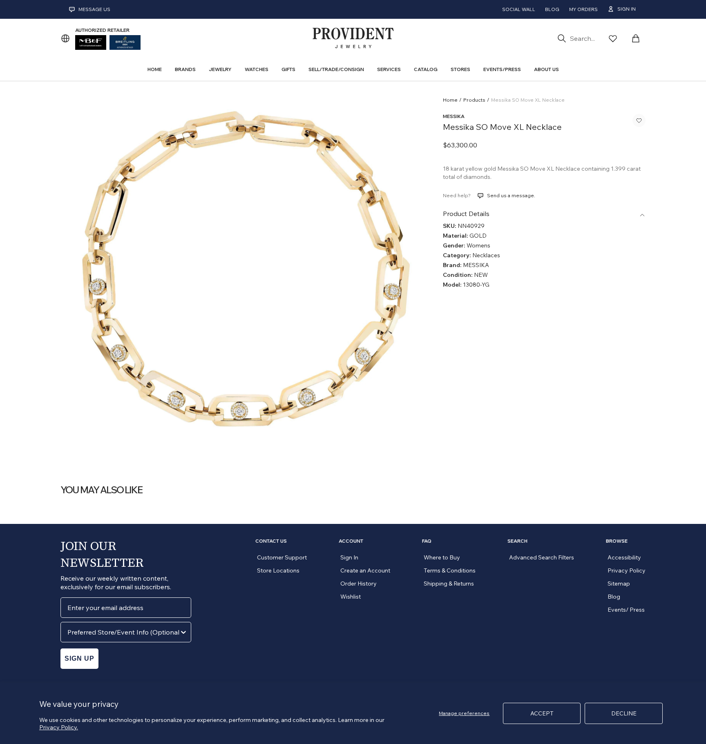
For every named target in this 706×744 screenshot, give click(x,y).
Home (450, 100)
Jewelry (220, 69)
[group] (241, 275)
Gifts (288, 69)
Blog (552, 9)
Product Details (466, 213)
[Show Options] (183, 632)
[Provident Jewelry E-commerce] (353, 38)
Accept (542, 713)
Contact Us (271, 541)
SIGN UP (79, 658)
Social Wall (518, 9)
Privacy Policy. (58, 727)
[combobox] (123, 632)
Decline (624, 713)
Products (474, 100)
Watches (256, 69)
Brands (185, 69)
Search (517, 541)
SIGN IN (626, 9)
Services (389, 69)
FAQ (426, 541)
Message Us (94, 9)
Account (351, 541)
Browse (617, 541)
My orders (583, 9)
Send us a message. (511, 195)
